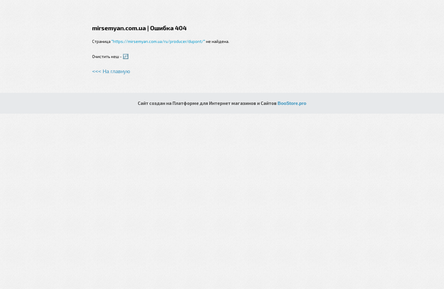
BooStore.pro (292, 103)
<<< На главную (111, 71)
